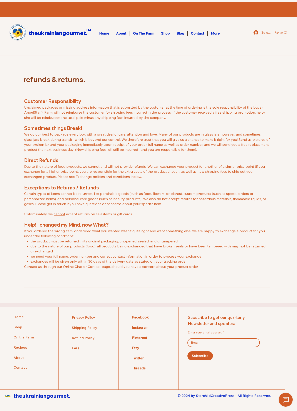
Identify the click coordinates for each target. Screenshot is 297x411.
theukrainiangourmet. (58, 33)
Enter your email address (205, 332)
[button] (280, 32)
